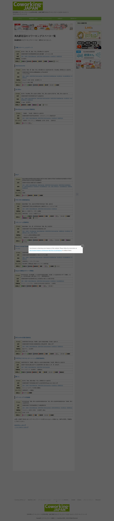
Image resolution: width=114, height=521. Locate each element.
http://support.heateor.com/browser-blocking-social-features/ (45, 250)
